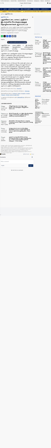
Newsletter (19, 88)
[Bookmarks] (48, 3)
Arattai (11, 95)
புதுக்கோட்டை (5, 17)
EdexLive (42, 0)
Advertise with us (36, 34)
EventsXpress (47, 0)
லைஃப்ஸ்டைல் (44, 9)
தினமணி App (21, 97)
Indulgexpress (37, 0)
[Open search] (3, 3)
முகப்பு (5, 9)
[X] (5, 36)
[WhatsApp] (2, 36)
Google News (16, 95)
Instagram (23, 93)
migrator (3, 39)
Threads (7, 95)
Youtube (28, 93)
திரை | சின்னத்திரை (26, 9)
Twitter (19, 93)
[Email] (12, 36)
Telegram (3, 95)
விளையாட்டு (36, 9)
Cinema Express (30, 0)
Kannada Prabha (14, 0)
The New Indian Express (5, 0)
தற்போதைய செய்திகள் (13, 9)
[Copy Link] (15, 36)
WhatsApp (27, 91)
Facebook (15, 93)
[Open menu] (1, 3)
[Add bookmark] (32, 17)
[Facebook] (7, 36)
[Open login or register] (50, 3)
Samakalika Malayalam (22, 0)
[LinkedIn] (10, 36)
